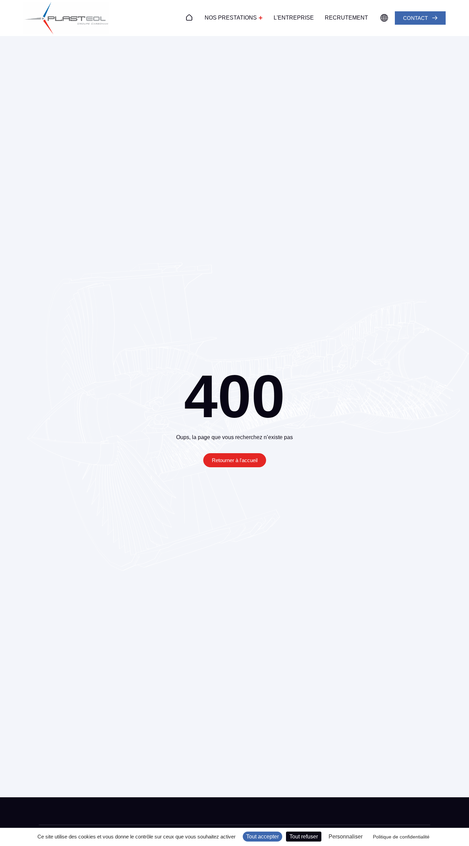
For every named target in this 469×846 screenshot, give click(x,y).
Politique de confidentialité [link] (401, 836)
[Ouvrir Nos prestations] (261, 18)
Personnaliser (346, 836)
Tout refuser (303, 836)
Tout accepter (262, 836)
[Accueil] (189, 17)
